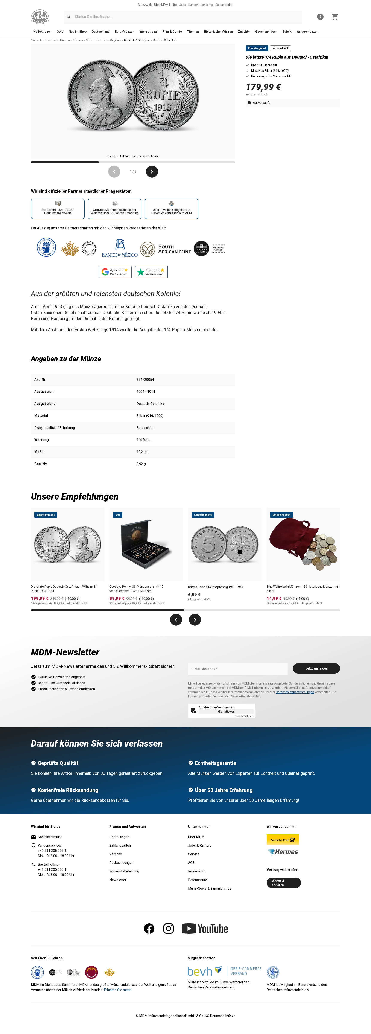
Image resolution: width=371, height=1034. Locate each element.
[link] (40, 16)
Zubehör (244, 31)
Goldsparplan (224, 4)
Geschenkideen (266, 31)
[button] (68, 16)
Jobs (182, 4)
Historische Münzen (218, 31)
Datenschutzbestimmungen (295, 692)
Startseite (37, 40)
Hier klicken (226, 711)
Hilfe (174, 4)
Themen (193, 31)
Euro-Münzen (124, 31)
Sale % (287, 31)
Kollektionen (42, 31)
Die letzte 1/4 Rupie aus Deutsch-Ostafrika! (150, 40)
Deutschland (101, 31)
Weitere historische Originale (103, 40)
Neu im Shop (78, 31)
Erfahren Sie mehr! (118, 990)
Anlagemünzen (307, 31)
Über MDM (161, 4)
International (148, 31)
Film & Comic (172, 31)
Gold (60, 31)
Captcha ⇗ (244, 716)
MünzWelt (145, 4)
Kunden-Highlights (200, 4)
